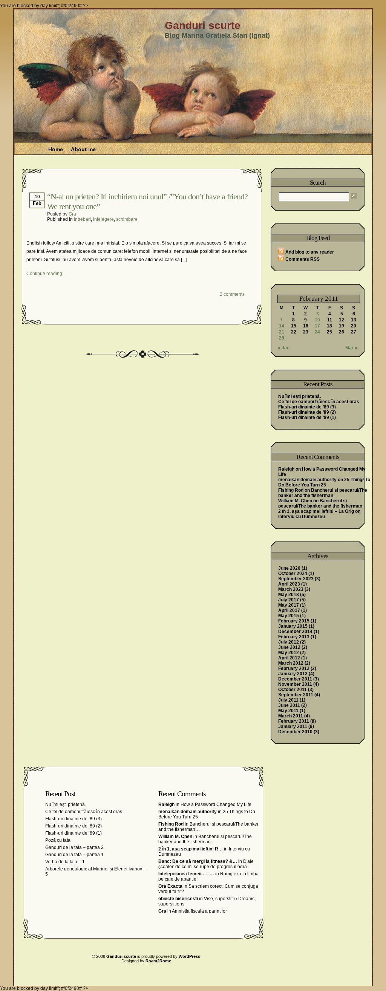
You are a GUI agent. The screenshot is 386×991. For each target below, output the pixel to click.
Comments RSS (302, 259)
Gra (72, 214)
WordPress (189, 956)
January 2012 (293, 673)
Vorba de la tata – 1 (65, 861)
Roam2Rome (158, 961)
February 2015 (293, 621)
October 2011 (292, 689)
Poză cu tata (57, 840)
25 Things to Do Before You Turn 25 (324, 482)
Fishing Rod (290, 490)
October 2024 (292, 573)
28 (281, 338)
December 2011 (295, 679)
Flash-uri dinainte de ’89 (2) (307, 412)
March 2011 (290, 716)
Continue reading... (46, 273)
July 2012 (288, 642)
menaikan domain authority (307, 479)
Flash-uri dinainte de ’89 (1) (307, 417)
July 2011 (288, 700)
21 (281, 332)
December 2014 (295, 631)
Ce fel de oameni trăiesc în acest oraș (318, 401)
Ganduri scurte (202, 25)
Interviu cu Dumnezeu (301, 516)
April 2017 (289, 610)
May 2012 (288, 652)
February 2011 (293, 721)
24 (317, 332)
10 (317, 320)
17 (317, 326)
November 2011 (295, 684)
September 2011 (295, 694)
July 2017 (288, 600)
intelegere (103, 219)
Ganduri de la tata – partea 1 (74, 854)
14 (281, 326)
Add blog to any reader (309, 252)
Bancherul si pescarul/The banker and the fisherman (322, 493)
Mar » (351, 347)
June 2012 (289, 647)
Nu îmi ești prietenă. (299, 396)
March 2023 (290, 589)
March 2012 (290, 663)
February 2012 (293, 668)
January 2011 (292, 726)
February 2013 (293, 636)
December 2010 (295, 731)
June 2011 (289, 705)
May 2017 (288, 605)
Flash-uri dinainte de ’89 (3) (307, 407)
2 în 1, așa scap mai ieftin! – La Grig (316, 511)
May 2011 (288, 710)
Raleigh (286, 469)
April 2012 (289, 658)
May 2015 (288, 615)
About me (83, 149)
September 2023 (296, 578)
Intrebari (82, 219)
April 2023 (289, 584)
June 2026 (289, 568)
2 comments (232, 294)
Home (55, 149)
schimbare (127, 219)
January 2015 (293, 626)
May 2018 (288, 594)
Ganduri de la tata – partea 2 (74, 847)
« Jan (284, 347)
